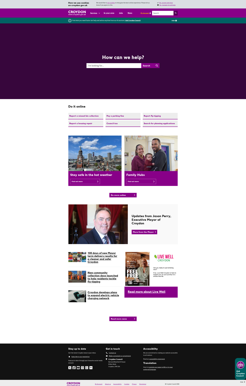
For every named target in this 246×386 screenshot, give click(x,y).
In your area (109, 13)
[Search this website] (176, 13)
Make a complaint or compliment (120, 356)
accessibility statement (157, 359)
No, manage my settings (167, 5)
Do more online (118, 195)
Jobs (121, 13)
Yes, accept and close (166, 3)
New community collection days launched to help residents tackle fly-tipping (103, 277)
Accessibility (117, 384)
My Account (145, 13)
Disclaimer (142, 384)
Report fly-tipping (152, 116)
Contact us (112, 353)
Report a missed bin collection (84, 116)
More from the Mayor (143, 232)
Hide (173, 20)
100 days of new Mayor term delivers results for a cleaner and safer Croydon (102, 257)
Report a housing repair (80, 123)
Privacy (134, 384)
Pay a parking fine (115, 116)
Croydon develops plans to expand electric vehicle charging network (103, 295)
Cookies (126, 384)
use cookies (111, 3)
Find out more (77, 181)
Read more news (119, 319)
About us (108, 384)
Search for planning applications (159, 123)
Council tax (112, 123)
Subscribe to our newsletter (80, 357)
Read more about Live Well (146, 291)
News (130, 13)
